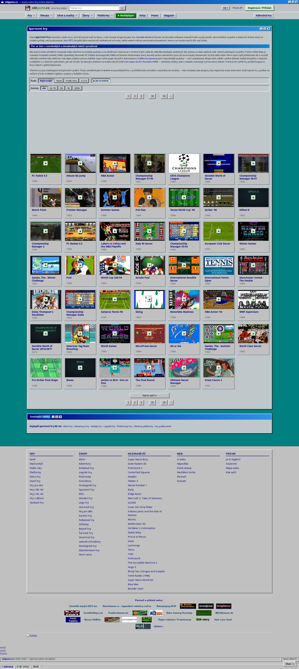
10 (152, 96)
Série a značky (65, 15)
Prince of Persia (137, 536)
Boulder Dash (135, 588)
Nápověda (182, 463)
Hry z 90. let (36, 494)
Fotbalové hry (86, 520)
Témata (44, 15)
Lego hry (84, 502)
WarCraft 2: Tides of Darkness (145, 498)
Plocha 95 (237, 8)
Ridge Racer (135, 494)
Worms (132, 519)
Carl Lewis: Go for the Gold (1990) (141, 61)
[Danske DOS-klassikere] (188, 606)
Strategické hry (87, 485)
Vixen (131, 541)
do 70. (53, 88)
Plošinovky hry (124, 426)
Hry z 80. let (36, 489)
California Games (146, 58)
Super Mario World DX (140, 580)
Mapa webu (232, 468)
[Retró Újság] (112, 619)
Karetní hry (85, 515)
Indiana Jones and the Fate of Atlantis (145, 513)
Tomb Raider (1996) (139, 575)
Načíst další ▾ (150, 395)
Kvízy (142, 15)
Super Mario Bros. (138, 459)
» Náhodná (7, 666)
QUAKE (132, 502)
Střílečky (84, 524)
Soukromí (231, 463)
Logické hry (109, 426)
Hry (30, 15)
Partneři (181, 476)
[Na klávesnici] (143, 626)
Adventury (85, 463)
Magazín (169, 15)
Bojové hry (85, 528)
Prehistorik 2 (135, 468)
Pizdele (3, 653)
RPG (81, 494)
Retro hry (35, 476)
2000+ (77, 88)
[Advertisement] (133, 126)
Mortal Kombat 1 (137, 485)
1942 (130, 554)
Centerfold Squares (139, 472)
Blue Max (133, 584)
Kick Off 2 (68, 40)
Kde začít (231, 472)
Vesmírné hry (86, 537)
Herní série (85, 554)
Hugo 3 (132, 567)
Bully (131, 489)
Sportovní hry (86, 489)
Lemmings (134, 545)
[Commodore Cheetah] (139, 613)
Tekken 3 (133, 481)
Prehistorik (134, 558)
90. (68, 88)
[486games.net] (203, 613)
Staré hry (35, 481)
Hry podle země (163, 426)
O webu (181, 459)
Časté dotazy (184, 468)
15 (164, 96)
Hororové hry (86, 507)
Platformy (104, 15)
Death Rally (134, 532)
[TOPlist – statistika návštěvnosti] (34, 639)
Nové (59, 80)
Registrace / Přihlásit (259, 8)
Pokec (154, 15)
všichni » (159, 626)
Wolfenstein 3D (137, 523)
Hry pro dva (36, 485)
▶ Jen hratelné (100, 80)
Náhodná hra (263, 15)
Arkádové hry (86, 468)
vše (44, 88)
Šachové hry (86, 533)
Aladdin (132, 476)
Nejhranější (46, 80)
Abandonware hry (89, 550)
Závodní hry (85, 498)
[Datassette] (129, 619)
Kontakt (181, 481)
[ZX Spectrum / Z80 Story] (202, 619)
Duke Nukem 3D (137, 463)
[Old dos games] (72, 613)
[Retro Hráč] (206, 606)
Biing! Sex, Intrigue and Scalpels (146, 571)
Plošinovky (85, 476)
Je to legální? (233, 459)
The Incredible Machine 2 (142, 562)
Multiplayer (127, 15)
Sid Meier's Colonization (141, 528)
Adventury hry (81, 426)
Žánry (86, 15)
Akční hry (68, 426)
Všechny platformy (143, 426)
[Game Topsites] (73, 619)
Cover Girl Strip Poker (140, 507)
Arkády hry (96, 426)
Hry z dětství (37, 498)
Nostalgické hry (88, 546)
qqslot (3, 647)
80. (61, 88)
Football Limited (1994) (51, 55)
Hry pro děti (85, 511)
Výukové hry (37, 502)
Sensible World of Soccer (148, 37)
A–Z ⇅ (84, 80)
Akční (82, 459)
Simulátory (85, 481)
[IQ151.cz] (156, 613)
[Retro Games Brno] (146, 619)
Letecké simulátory (90, 541)
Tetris (131, 549)
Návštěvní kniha (186, 472)
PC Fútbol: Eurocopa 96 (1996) (100, 55)
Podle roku (71, 80)
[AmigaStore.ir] (223, 606)
